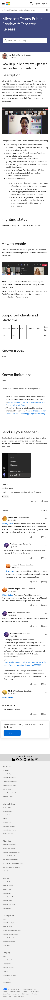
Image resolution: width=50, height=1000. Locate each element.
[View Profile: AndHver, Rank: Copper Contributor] (6, 545)
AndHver (13, 544)
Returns (5, 819)
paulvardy (16, 565)
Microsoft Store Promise (9, 830)
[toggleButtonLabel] (46, 10)
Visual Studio (6, 945)
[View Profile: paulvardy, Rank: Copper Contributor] (8, 566)
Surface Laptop (7, 774)
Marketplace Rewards (9, 941)
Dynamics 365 (7, 889)
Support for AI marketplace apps (12, 930)
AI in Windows (7, 789)
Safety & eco (25, 994)
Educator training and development (13, 863)
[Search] (31, 3)
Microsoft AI (6, 882)
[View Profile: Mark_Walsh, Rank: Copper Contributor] (4, 692)
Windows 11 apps (8, 796)
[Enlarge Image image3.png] (16, 465)
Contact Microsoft (15, 991)
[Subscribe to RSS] (33, 759)
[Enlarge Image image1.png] (25, 120)
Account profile (7, 807)
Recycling (34, 994)
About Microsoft (7, 960)
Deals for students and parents (11, 867)
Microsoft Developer (8, 923)
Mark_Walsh (13, 691)
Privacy (25, 991)
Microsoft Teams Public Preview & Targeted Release (19, 10)
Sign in (12, 733)
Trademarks (16, 994)
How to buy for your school (10, 859)
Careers (5, 956)
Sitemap (5, 991)
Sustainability (6, 982)
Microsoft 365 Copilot (9, 904)
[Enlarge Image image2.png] (25, 268)
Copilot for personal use (9, 785)
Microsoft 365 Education (10, 856)
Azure (4, 919)
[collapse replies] (25, 515)
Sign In (44, 3)
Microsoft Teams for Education (11, 852)
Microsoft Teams (7, 900)
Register (37, 3)
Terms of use (6, 994)
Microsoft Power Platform (10, 897)
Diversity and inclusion (9, 975)
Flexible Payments (8, 834)
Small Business (7, 908)
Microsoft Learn (7, 926)
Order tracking (7, 822)
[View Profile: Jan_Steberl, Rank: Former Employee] (5, 56)
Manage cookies (34, 991)
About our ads (7, 996)
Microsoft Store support (9, 815)
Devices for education (9, 848)
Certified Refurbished (9, 826)
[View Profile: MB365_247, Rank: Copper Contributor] (4, 518)
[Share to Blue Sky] (29, 759)
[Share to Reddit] (25, 759)
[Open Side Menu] (3, 3)
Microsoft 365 (7, 893)
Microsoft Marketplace (9, 938)
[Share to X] (21, 759)
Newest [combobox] (43, 511)
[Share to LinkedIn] (13, 759)
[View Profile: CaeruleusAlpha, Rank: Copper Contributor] (4, 589)
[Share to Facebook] (17, 759)
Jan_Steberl (13, 55)
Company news (7, 964)
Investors (5, 971)
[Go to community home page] (8, 3)
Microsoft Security (8, 885)
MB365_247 (12, 517)
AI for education (7, 871)
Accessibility (6, 979)
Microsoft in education (9, 844)
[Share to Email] (36, 759)
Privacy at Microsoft (8, 967)
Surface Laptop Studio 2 (9, 778)
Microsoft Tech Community (10, 934)
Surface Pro (6, 770)
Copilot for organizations (10, 781)
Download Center (8, 811)
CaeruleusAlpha (14, 588)
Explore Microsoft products (10, 793)
